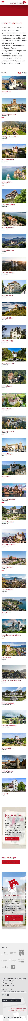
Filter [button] (4, 73)
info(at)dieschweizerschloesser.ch (14, 991)
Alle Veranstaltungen (9, 862)
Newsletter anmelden (14, 917)
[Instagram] (5, 995)
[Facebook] (3, 995)
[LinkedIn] (8, 995)
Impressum (9, 1018)
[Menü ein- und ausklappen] (3, 2)
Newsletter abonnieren (10, 1000)
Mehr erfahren (11, 839)
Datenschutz (18, 1018)
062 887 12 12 (7, 989)
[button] (19, 73)
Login (3, 1018)
